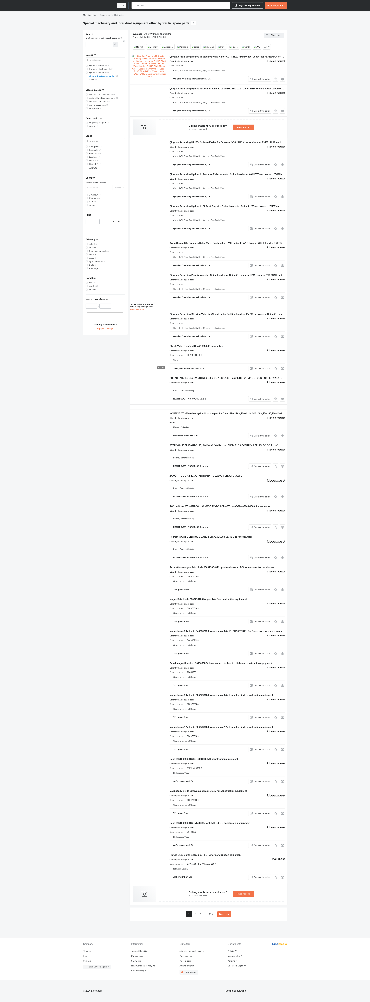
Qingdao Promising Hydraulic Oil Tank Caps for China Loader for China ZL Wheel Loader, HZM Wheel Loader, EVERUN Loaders (239, 206)
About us (87, 951)
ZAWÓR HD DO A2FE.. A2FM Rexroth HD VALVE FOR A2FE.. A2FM (206, 476)
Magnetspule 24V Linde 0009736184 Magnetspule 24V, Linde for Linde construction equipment (221, 695)
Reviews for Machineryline (143, 966)
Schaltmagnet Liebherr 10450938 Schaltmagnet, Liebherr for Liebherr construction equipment (221, 663)
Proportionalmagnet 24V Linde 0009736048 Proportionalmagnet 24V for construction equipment (222, 567)
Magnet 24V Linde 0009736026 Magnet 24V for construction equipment (208, 791)
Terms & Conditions (140, 951)
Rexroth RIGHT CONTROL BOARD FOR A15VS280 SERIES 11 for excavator (211, 537)
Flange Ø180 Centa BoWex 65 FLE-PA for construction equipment (205, 855)
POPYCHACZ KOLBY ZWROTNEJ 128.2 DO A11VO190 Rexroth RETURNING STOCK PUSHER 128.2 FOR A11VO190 (233, 378)
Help (85, 956)
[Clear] (124, 41)
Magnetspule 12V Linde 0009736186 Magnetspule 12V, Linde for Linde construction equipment (221, 727)
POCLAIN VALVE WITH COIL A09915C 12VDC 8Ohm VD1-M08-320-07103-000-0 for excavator (220, 506)
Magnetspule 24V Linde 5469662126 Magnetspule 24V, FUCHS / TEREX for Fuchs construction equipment (227, 631)
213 (211, 914)
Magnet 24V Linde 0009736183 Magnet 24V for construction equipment (208, 599)
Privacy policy (137, 956)
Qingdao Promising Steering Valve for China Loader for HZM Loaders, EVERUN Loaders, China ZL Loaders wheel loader (235, 314)
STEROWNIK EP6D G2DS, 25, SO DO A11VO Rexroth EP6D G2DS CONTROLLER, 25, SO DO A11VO (224, 445)
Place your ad (243, 127)
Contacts (87, 961)
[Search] (134, 5)
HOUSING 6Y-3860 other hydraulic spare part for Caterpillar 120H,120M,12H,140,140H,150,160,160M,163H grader (231, 413)
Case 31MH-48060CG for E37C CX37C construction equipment (204, 759)
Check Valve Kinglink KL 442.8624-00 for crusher (196, 346)
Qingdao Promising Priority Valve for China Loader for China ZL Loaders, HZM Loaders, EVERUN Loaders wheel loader (235, 275)
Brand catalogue (138, 970)
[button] (275, 79)
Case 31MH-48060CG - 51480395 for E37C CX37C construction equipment (210, 823)
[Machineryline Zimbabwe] (98, 5)
